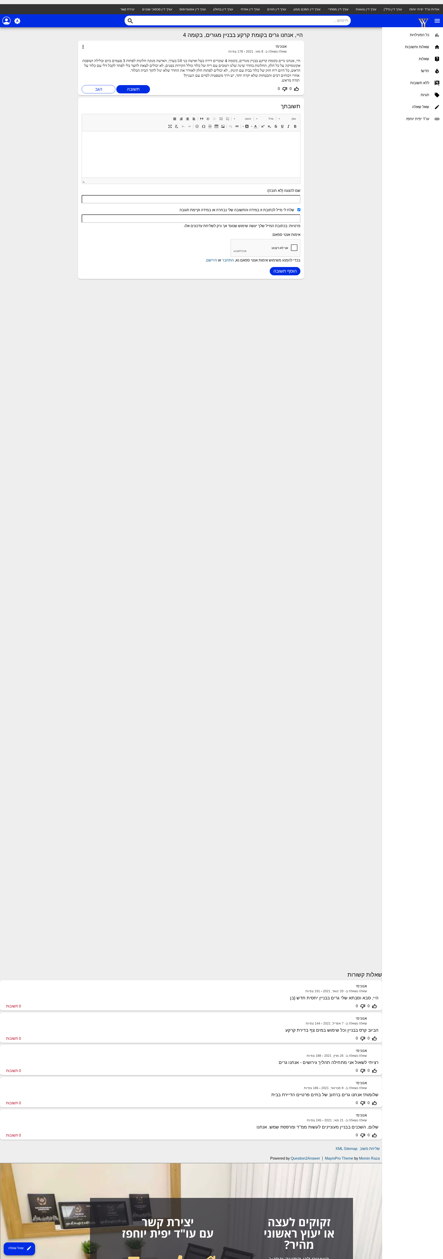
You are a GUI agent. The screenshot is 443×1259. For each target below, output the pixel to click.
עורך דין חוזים (276, 9)
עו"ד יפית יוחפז (417, 119)
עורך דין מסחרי (338, 9)
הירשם (211, 260)
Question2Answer (305, 1158)
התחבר (228, 260)
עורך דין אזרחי (250, 9)
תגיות (425, 95)
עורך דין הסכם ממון (306, 9)
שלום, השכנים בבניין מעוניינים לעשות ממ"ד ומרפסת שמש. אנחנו (317, 1127)
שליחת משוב (370, 1149)
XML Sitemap (346, 1149)
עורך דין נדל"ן (393, 9)
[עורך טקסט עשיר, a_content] (191, 154)
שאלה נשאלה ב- (275, 51)
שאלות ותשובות (417, 47)
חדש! (425, 71)
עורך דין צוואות (366, 9)
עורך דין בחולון (223, 9)
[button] (287, 119)
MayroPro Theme (339, 1158)
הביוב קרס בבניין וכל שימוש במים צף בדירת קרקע (331, 1030)
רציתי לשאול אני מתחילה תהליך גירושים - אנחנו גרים (328, 1062)
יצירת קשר (127, 9)
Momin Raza (369, 1158)
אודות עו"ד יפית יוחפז (424, 9)
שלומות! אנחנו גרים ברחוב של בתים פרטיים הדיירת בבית (324, 1094)
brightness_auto (17, 21)
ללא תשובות (419, 83)
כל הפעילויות (419, 35)
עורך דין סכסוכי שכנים (157, 9)
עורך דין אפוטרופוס (193, 9)
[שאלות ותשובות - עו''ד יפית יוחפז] (423, 27)
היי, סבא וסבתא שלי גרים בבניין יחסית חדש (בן (334, 997)
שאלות (424, 59)
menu (437, 20)
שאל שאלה (20, 1248)
